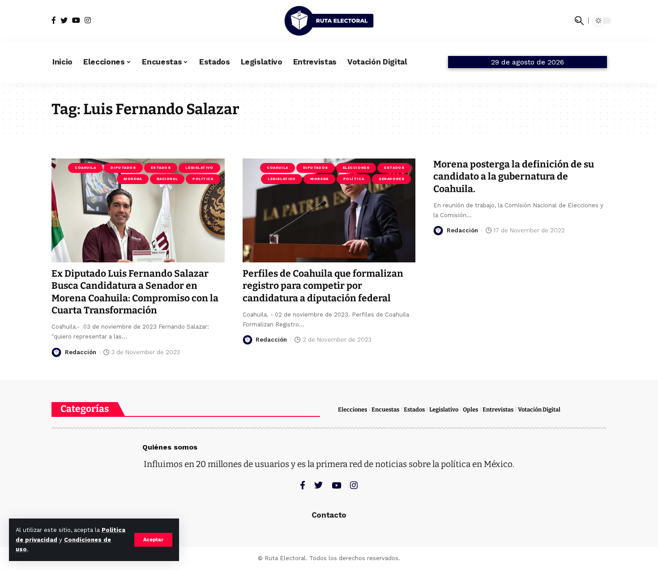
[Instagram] (87, 20)
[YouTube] (76, 20)
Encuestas (385, 409)
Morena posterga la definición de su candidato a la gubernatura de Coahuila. (513, 177)
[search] (579, 20)
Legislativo (199, 168)
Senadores (391, 179)
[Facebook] (53, 20)
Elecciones (356, 168)
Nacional (167, 179)
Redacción (80, 352)
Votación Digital (539, 409)
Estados (161, 168)
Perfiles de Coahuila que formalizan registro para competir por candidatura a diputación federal (323, 286)
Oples (470, 409)
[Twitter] (64, 20)
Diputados (123, 168)
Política (202, 179)
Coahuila (85, 168)
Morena (132, 179)
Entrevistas (498, 409)
